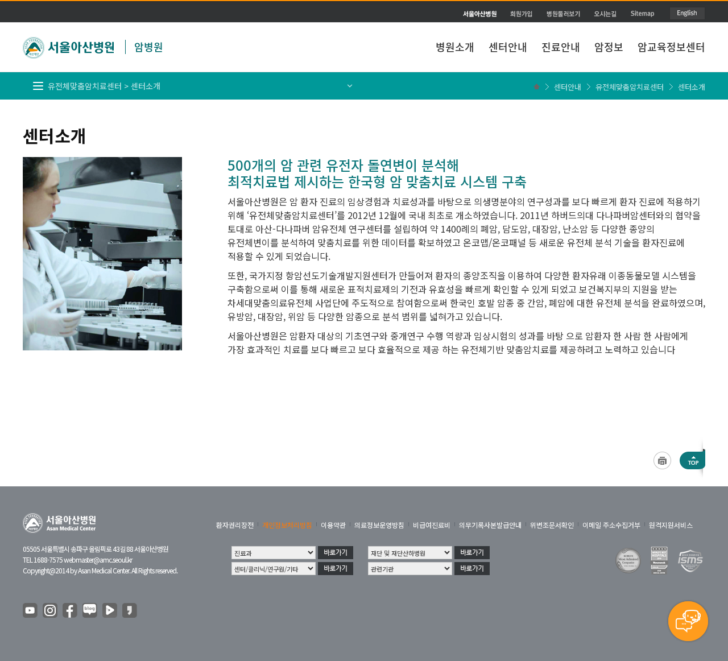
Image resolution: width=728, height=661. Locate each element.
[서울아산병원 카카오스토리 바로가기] (130, 611)
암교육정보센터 (671, 47)
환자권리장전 (235, 525)
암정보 (608, 47)
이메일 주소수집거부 (611, 525)
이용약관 (333, 525)
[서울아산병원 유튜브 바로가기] (31, 611)
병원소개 (455, 47)
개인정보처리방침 (287, 525)
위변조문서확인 (552, 525)
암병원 (148, 47)
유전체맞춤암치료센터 (629, 86)
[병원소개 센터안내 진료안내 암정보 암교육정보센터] (364, 20)
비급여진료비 (431, 525)
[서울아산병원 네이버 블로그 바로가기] (90, 611)
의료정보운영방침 (379, 525)
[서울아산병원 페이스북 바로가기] (70, 611)
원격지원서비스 (671, 525)
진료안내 (560, 47)
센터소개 (691, 86)
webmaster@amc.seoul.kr (98, 559)
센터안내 (508, 47)
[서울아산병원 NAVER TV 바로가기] (110, 611)
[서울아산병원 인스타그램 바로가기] (51, 611)
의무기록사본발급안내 (490, 525)
